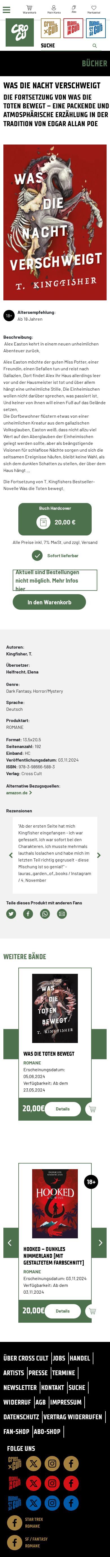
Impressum (66, 1402)
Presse (38, 1373)
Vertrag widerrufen (72, 1417)
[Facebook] (71, 1463)
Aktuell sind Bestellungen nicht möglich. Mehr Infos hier (47, 580)
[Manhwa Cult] (14, 1503)
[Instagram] (52, 1463)
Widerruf (17, 1402)
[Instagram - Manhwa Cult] (52, 1503)
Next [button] (98, 855)
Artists (13, 1373)
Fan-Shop (16, 1431)
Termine (63, 1373)
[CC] (14, 1463)
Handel (80, 1358)
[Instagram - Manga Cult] (52, 1483)
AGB (41, 1402)
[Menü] (6, 10)
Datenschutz (21, 1417)
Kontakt (52, 1387)
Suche (77, 1387)
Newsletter (20, 1387)
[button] (11, 914)
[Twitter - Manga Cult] (33, 1483)
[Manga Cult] (14, 1483)
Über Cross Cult (25, 1358)
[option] (55, 1044)
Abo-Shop (47, 1431)
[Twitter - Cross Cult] (33, 1463)
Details (63, 1108)
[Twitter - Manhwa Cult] (33, 1503)
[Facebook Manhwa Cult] (71, 1503)
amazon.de (17, 792)
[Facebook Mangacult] (71, 1483)
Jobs (59, 1358)
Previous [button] (11, 855)
